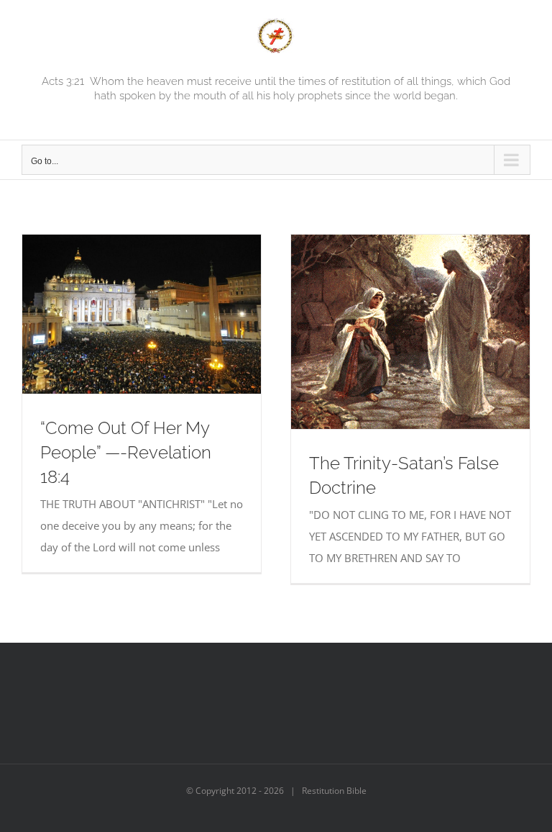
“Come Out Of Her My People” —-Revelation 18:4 (125, 452)
